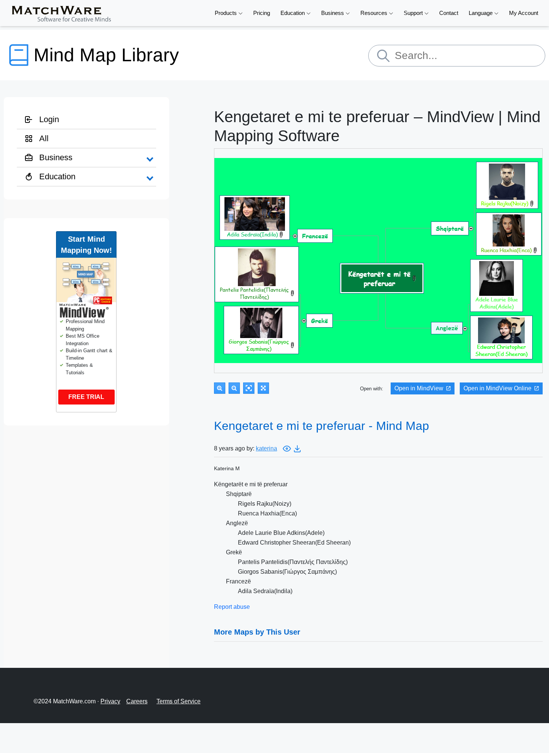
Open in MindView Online (497, 388)
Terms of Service (178, 701)
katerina (266, 448)
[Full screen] (263, 388)
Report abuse (232, 607)
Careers (137, 701)
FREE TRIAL (86, 397)
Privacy (110, 701)
